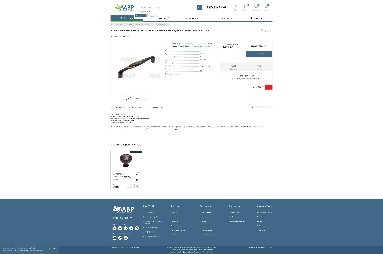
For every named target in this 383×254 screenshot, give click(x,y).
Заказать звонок (212, 8)
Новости (174, 212)
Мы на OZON (120, 238)
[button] (236, 7)
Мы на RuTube (114, 228)
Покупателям (206, 206)
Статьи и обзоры (206, 230)
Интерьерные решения (208, 235)
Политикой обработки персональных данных (29, 250)
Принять (51, 249)
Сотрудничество (177, 226)
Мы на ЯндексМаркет (114, 238)
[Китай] (268, 87)
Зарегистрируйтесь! (258, 45)
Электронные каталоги (237, 221)
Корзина (260, 221)
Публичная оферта (178, 230)
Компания (175, 206)
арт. (117, 174)
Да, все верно (141, 16)
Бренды (174, 217)
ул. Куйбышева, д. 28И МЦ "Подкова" (154, 222)
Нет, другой (152, 16)
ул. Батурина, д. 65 (151, 217)
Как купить (204, 217)
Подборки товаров (206, 226)
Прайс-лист (204, 221)
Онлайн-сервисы (234, 217)
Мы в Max (137, 228)
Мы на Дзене (126, 228)
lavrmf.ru (209, 252)
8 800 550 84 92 (216, 7)
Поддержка (234, 206)
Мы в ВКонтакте (120, 228)
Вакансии (174, 221)
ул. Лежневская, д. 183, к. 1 (154, 236)
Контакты (256, 18)
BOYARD (203, 54)
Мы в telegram (131, 228)
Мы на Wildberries (126, 238)
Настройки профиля (264, 212)
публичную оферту (182, 249)
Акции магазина (205, 212)
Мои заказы (261, 217)
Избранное (261, 226)
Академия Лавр (234, 212)
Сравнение (261, 230)
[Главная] (112, 24)
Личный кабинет (264, 206)
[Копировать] (130, 36)
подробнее (32, 248)
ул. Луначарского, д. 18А (153, 227)
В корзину (259, 54)
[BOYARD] (258, 87)
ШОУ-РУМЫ (148, 206)
